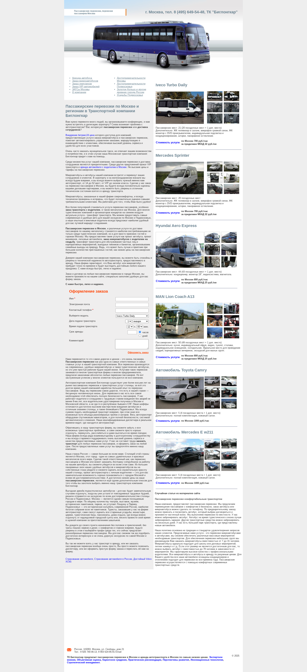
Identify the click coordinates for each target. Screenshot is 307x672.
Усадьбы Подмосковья (130, 95)
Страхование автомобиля (79, 559)
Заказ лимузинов (82, 83)
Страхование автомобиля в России (113, 559)
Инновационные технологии (207, 659)
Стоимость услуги (167, 142)
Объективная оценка (89, 659)
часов (145, 332)
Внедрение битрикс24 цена (80, 135)
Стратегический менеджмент (83, 662)
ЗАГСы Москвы (81, 89)
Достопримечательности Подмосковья (131, 85)
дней (144, 336)
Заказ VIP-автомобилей (85, 86)
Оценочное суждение (114, 659)
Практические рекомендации (144, 659)
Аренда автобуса (82, 77)
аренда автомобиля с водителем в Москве (103, 167)
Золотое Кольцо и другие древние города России (131, 91)
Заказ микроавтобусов (85, 80)
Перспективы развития (176, 659)
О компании (79, 92)
